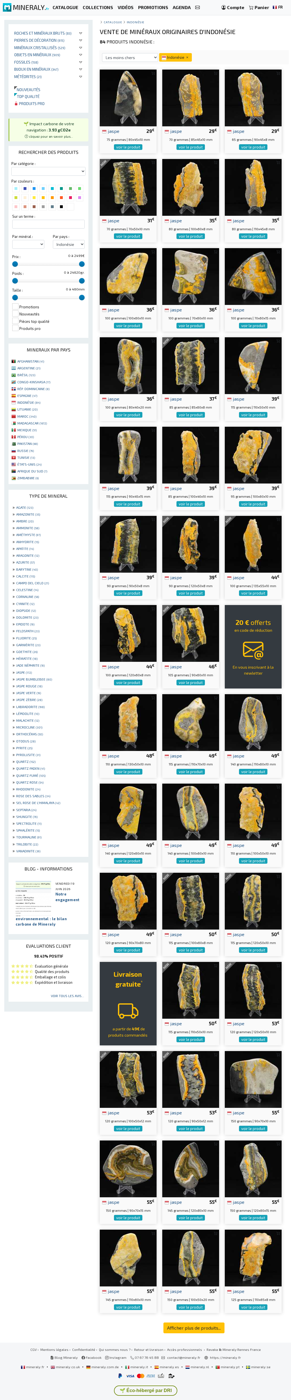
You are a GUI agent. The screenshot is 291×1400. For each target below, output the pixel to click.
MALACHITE (27, 720)
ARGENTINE (28, 368)
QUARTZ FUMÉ (30, 775)
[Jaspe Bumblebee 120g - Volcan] (128, 900)
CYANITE (25, 604)
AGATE (24, 507)
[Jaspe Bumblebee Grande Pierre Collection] (128, 1257)
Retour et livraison (148, 1349)
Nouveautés (27, 89)
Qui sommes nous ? (114, 1349)
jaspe (113, 131)
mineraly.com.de (105, 1367)
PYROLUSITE (28, 755)
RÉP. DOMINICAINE (33, 389)
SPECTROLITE (28, 823)
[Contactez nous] (197, 7)
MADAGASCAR (32, 423)
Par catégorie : (23, 163)
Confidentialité (83, 1349)
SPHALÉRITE (28, 830)
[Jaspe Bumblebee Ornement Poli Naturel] (190, 811)
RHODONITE (28, 789)
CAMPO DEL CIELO (32, 583)
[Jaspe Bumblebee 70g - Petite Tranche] (128, 186)
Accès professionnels (185, 1349)
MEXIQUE (27, 430)
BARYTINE (27, 569)
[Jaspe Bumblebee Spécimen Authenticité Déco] (253, 1078)
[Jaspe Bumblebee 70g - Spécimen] (190, 97)
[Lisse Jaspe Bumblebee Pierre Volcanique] (128, 454)
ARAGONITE (27, 555)
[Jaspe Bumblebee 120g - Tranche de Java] (253, 989)
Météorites (28, 76)
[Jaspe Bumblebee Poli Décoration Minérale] (190, 722)
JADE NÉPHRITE (30, 665)
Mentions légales (54, 1349)
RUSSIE (25, 451)
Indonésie (135, 22)
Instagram (117, 1357)
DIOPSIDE (26, 610)
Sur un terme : (23, 216)
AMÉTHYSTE (28, 535)
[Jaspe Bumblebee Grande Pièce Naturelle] (128, 811)
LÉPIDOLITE (27, 713)
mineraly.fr (35, 1367)
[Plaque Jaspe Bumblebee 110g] (253, 811)
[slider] (15, 264)
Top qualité (27, 96)
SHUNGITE (27, 817)
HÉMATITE (27, 658)
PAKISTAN (27, 443)
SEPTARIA (26, 810)
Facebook (93, 1357)
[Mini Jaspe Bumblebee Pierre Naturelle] (128, 97)
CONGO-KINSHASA (33, 382)
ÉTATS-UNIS (29, 464)
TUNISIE (26, 457)
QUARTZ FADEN (30, 768)
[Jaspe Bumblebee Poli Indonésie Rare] (128, 1168)
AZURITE (25, 562)
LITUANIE (27, 409)
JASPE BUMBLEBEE (34, 679)
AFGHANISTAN (30, 361)
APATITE (25, 549)
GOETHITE (27, 652)
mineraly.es (169, 1367)
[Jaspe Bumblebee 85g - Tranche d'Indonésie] (190, 365)
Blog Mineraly (66, 1357)
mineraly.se (260, 1367)
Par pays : (61, 236)
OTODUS (26, 741)
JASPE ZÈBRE (29, 700)
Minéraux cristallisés (39, 47)
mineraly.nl (200, 1367)
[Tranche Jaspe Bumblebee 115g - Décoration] (190, 900)
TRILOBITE (27, 844)
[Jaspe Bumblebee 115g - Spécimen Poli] (253, 900)
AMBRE (25, 521)
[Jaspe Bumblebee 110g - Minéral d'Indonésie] (128, 722)
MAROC (26, 416)
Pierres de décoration (39, 40)
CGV (33, 1349)
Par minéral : (22, 236)
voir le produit (128, 147)
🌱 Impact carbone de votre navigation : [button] (49, 129)
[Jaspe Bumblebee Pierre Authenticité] (253, 276)
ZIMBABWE (28, 478)
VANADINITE (28, 851)
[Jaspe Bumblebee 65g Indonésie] (253, 97)
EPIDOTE (25, 624)
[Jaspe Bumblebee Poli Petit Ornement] (190, 276)
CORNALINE (27, 596)
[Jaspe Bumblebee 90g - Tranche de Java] (190, 543)
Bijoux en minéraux (36, 69)
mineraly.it (139, 1367)
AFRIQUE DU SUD (32, 471)
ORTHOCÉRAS (29, 734)
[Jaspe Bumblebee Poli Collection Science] (253, 722)
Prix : (16, 256)
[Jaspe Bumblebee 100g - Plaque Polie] (128, 632)
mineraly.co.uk (68, 1367)
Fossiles (26, 62)
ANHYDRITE (27, 542)
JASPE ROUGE (29, 686)
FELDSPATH (28, 631)
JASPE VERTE (28, 693)
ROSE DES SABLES (33, 796)
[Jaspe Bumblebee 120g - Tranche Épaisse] (128, 1078)
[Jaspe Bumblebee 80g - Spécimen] (253, 186)
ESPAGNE (27, 395)
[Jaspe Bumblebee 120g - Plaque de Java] (190, 1078)
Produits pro (31, 103)
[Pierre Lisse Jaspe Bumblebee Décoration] (253, 1168)
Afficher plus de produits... (194, 1327)
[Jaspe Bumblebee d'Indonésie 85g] (190, 454)
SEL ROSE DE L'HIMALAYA (38, 803)
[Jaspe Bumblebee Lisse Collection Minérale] (128, 276)
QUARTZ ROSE (29, 782)
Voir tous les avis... (67, 996)
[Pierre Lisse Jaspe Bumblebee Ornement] (190, 1257)
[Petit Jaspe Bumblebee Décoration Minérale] (128, 365)
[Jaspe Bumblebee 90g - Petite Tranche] (128, 543)
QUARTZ (26, 761)
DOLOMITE (27, 617)
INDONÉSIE (28, 402)
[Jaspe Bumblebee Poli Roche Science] (190, 1168)
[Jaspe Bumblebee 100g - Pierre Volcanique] (253, 543)
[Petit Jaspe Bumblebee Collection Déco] (253, 365)
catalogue (113, 22)
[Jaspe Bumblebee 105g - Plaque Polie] (190, 632)
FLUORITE (26, 638)
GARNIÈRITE (28, 645)
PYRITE (24, 748)
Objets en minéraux (37, 54)
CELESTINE (27, 590)
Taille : (17, 290)
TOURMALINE (28, 837)
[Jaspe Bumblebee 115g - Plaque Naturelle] (190, 989)
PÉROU (25, 437)
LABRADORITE (30, 707)
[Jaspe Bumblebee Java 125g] (253, 1257)
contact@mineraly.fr (183, 1357)
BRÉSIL (26, 375)
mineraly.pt (230, 1367)
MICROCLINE (29, 727)
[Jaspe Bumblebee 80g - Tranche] (190, 186)
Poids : (18, 273)
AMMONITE (27, 528)
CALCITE (25, 576)
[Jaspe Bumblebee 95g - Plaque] (253, 454)
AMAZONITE (28, 514)
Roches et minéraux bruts (43, 33)
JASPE (24, 672)
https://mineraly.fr (225, 1357)
